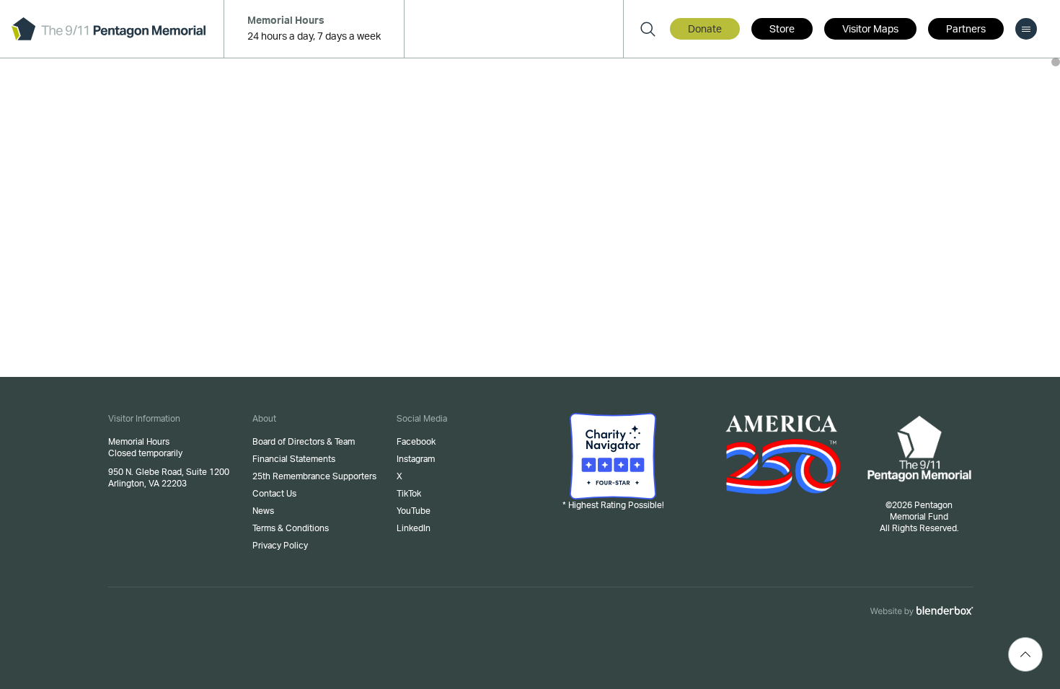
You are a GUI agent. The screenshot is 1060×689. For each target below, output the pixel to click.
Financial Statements (293, 459)
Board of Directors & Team (303, 441)
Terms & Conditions (290, 528)
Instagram (416, 459)
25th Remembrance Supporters (314, 476)
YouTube (413, 511)
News (263, 511)
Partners (966, 30)
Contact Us (274, 493)
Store (782, 30)
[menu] (1026, 29)
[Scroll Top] (1025, 654)
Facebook (416, 441)
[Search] (647, 29)
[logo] (109, 28)
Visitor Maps (870, 30)
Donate (705, 30)
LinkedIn (413, 528)
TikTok (409, 493)
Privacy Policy (280, 545)
